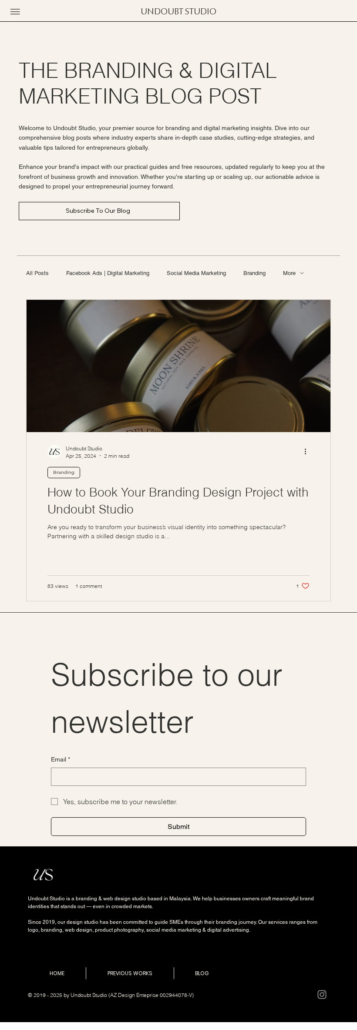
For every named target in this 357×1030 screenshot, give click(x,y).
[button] (15, 12)
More (289, 273)
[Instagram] (322, 994)
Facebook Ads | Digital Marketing (107, 273)
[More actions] (308, 451)
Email (60, 759)
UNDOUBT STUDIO (178, 12)
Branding (254, 273)
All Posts (37, 273)
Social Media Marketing (196, 273)
